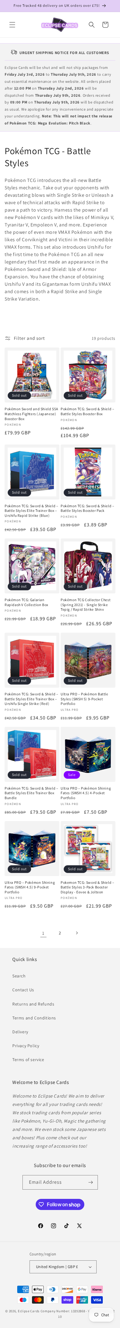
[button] (12, 25)
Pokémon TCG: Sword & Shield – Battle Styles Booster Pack (87, 508)
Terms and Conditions (34, 1018)
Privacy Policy (25, 1045)
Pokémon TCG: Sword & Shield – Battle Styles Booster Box (87, 411)
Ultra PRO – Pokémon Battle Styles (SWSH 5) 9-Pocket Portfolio (84, 699)
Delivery (20, 1032)
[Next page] (76, 933)
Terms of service (28, 1059)
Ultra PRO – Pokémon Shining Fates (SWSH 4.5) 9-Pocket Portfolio (30, 887)
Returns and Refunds (33, 1004)
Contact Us (23, 990)
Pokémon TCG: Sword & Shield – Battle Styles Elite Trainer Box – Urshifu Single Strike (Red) (31, 699)
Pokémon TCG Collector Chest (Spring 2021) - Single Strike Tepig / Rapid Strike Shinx (85, 604)
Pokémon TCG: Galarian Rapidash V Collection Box (26, 602)
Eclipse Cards (29, 1311)
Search (19, 976)
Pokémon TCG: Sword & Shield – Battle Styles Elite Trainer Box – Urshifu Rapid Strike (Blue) (31, 511)
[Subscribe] (91, 1182)
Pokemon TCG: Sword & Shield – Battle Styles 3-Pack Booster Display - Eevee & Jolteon (87, 887)
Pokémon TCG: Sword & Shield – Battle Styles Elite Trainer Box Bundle (31, 793)
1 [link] (43, 933)
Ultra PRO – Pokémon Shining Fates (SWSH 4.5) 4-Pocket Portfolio (86, 793)
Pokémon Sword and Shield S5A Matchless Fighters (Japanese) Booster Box (31, 414)
